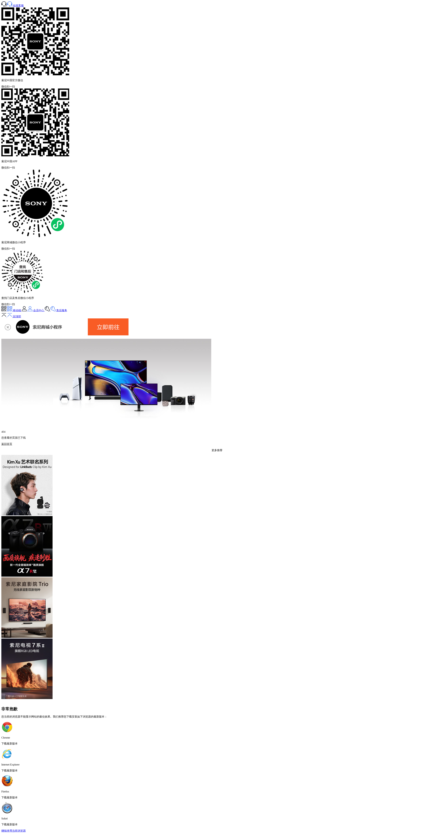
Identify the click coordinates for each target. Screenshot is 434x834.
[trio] (27, 636)
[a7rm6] (27, 575)
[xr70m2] (27, 698)
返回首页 (6, 444)
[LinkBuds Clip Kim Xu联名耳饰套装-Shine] (27, 514)
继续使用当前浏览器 (13, 830)
